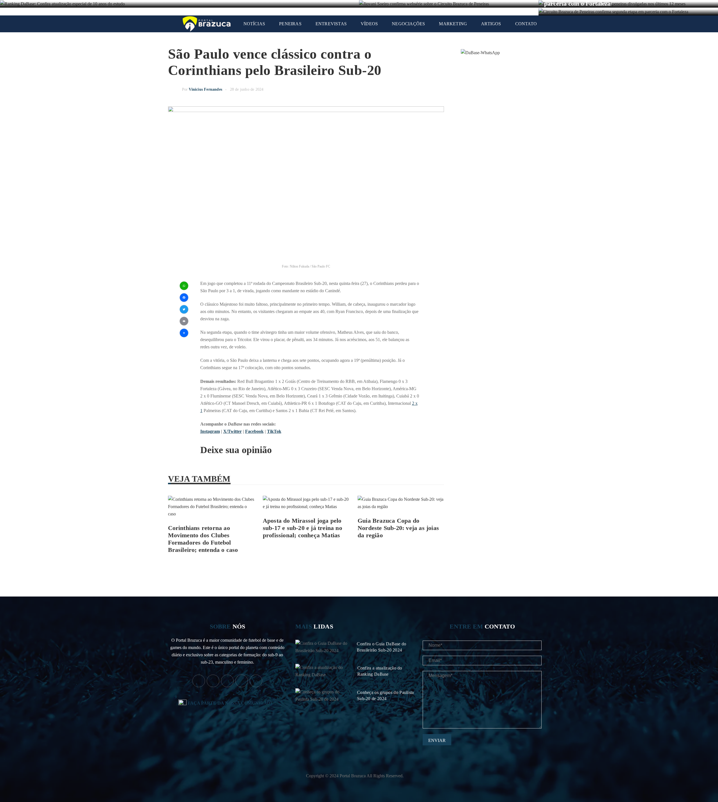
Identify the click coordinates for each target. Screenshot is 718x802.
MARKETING (453, 23)
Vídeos (369, 23)
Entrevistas (331, 23)
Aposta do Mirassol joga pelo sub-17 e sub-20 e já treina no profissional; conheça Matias (302, 528)
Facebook (254, 431)
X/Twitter (232, 431)
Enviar (437, 740)
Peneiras (290, 23)
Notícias (254, 23)
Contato (526, 23)
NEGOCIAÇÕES (408, 23)
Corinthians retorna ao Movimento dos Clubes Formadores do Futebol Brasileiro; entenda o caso (203, 538)
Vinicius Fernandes (205, 89)
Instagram (210, 431)
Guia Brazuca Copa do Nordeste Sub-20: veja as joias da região (398, 528)
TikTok (274, 431)
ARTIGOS (491, 23)
